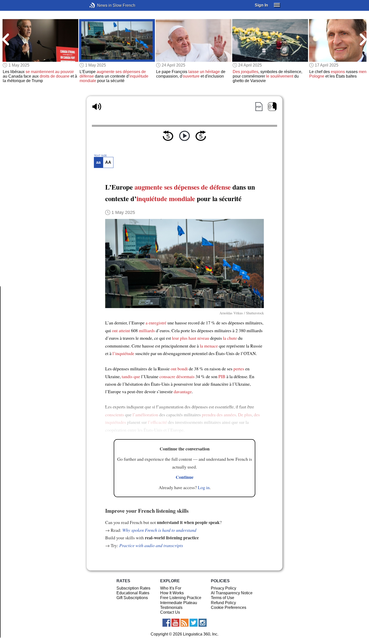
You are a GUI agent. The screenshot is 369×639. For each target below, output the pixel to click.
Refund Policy (223, 603)
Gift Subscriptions (132, 598)
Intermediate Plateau (178, 603)
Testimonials (171, 607)
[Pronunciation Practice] (272, 106)
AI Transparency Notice (232, 593)
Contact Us (170, 612)
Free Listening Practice (180, 598)
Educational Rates (132, 593)
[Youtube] (175, 623)
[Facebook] (166, 623)
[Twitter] (194, 623)
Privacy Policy (223, 588)
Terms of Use (222, 598)
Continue (185, 477)
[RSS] (184, 623)
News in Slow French (99, 5)
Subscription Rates (133, 588)
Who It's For (170, 588)
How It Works (172, 593)
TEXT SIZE (100, 155)
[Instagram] (203, 623)
